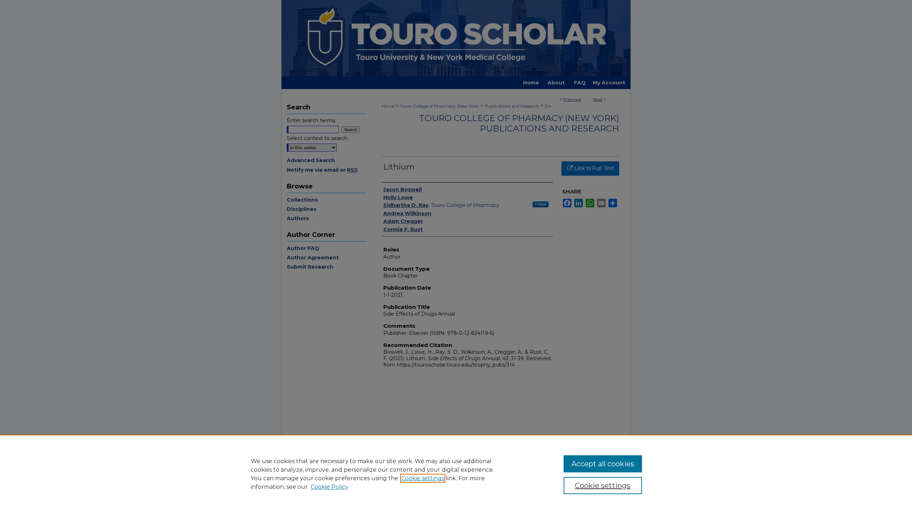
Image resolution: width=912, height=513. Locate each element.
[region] (456, 474)
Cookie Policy (329, 486)
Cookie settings (422, 478)
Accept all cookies (602, 464)
